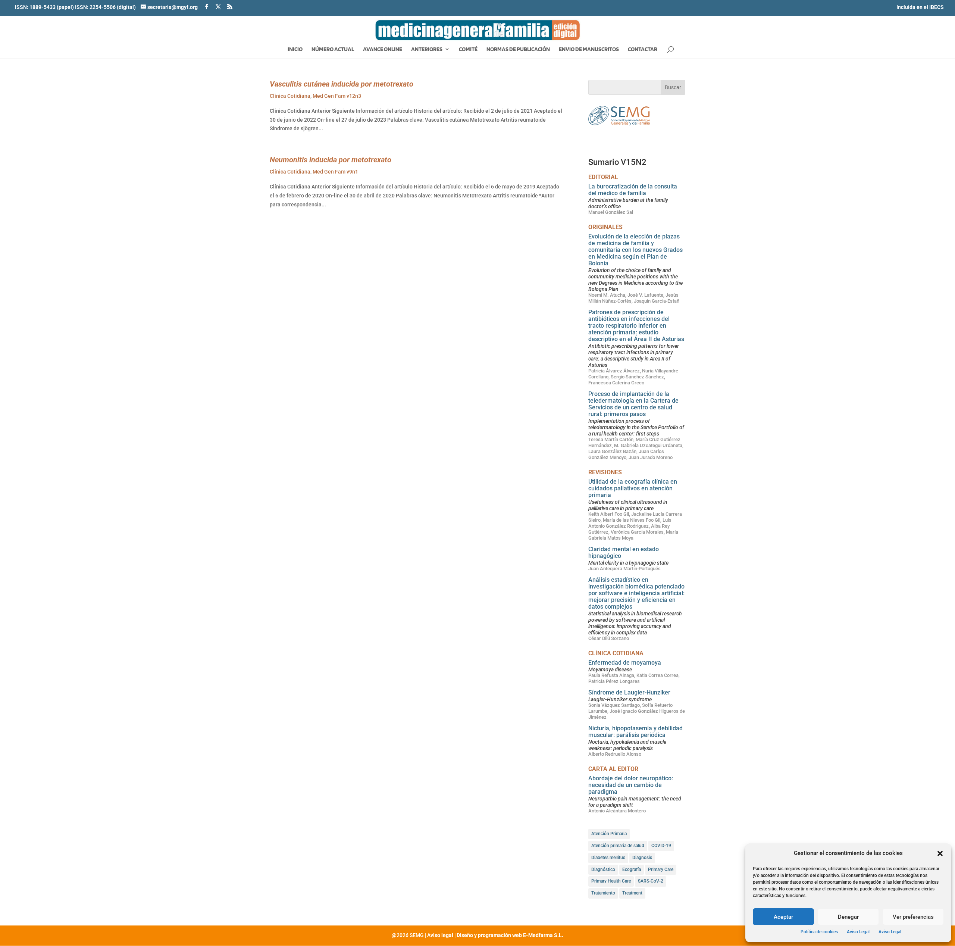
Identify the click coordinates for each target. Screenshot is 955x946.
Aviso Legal (858, 931)
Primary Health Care (611, 881)
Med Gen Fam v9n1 (335, 172)
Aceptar (783, 917)
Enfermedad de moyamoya (624, 662)
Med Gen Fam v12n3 (337, 96)
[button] (940, 853)
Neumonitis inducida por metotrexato (330, 159)
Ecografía (631, 869)
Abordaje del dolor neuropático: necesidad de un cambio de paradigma (630, 785)
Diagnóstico (603, 869)
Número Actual (332, 50)
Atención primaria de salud (617, 845)
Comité (468, 50)
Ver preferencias (913, 917)
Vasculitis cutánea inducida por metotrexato (341, 83)
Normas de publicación (518, 50)
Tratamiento (603, 893)
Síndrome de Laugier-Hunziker (629, 692)
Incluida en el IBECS (920, 7)
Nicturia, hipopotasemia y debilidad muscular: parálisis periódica (635, 732)
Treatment (632, 893)
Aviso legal (440, 935)
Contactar (642, 50)
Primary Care (660, 869)
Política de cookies (819, 931)
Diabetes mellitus (608, 857)
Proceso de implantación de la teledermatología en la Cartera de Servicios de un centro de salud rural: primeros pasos (633, 404)
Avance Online (382, 50)
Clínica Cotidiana (290, 96)
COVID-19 (661, 845)
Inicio (295, 50)
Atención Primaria (609, 833)
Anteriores (426, 50)
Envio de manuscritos (589, 50)
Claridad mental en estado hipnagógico (623, 552)
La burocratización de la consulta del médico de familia (632, 190)
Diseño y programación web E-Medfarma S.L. (510, 935)
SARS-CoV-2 (650, 881)
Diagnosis (642, 857)
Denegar (848, 917)
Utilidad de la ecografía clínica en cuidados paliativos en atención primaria (632, 488)
